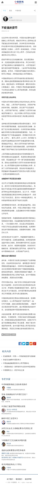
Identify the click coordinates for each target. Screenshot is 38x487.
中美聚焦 (19, 2)
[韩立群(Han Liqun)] (4, 444)
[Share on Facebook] (20, 343)
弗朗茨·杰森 (5, 453)
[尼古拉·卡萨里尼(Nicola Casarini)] (4, 410)
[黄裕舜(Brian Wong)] (4, 398)
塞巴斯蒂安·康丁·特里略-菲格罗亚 (12, 457)
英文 (10, 10)
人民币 (13, 334)
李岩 (8, 431)
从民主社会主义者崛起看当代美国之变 (17, 428)
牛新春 (9, 467)
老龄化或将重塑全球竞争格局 (13, 450)
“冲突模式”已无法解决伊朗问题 (14, 440)
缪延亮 (9, 421)
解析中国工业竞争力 (10, 418)
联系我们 (19, 479)
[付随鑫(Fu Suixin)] (4, 388)
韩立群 (9, 443)
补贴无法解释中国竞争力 (12, 360)
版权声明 (28, 479)
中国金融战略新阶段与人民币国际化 (16, 363)
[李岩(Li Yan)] (4, 432)
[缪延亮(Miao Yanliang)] (4, 422)
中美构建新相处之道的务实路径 (14, 384)
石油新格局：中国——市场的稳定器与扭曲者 (19, 356)
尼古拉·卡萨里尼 (12, 409)
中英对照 (18, 10)
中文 (4, 10)
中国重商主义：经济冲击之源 (13, 370)
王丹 (10, 18)
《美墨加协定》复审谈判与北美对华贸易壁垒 (19, 367)
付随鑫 (9, 387)
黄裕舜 (9, 397)
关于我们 (10, 479)
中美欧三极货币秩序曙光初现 (13, 406)
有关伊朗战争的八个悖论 (12, 464)
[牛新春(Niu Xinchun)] (4, 468)
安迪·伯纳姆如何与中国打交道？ (15, 394)
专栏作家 (6, 379)
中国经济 (7, 334)
